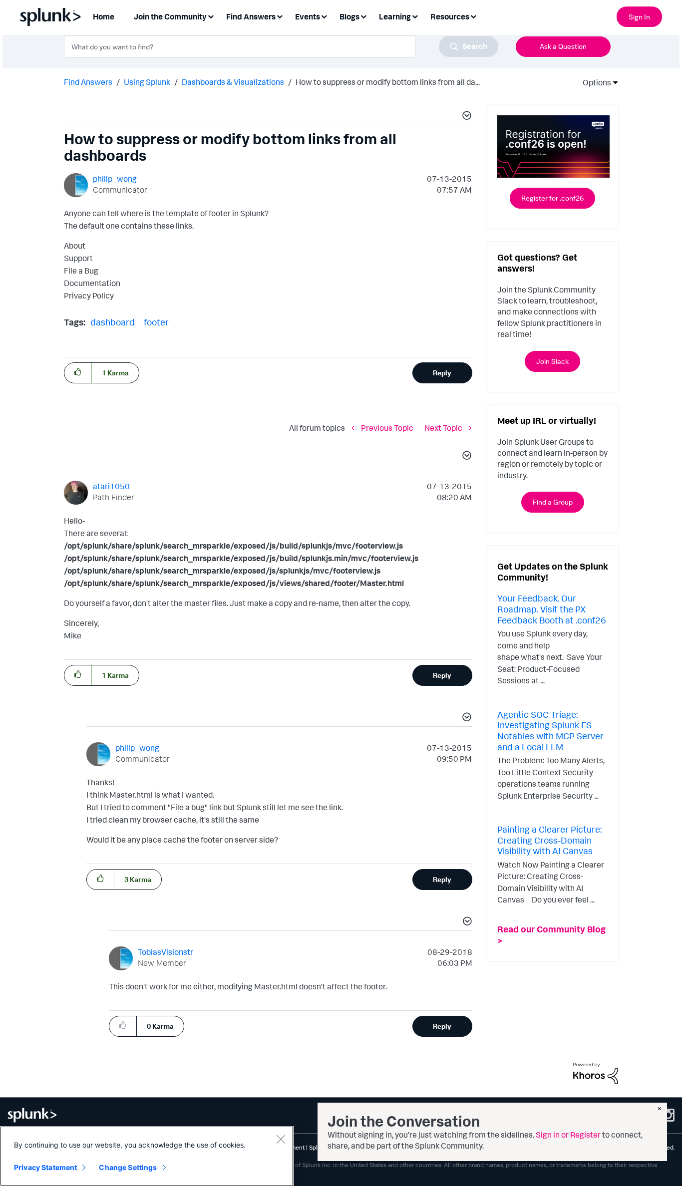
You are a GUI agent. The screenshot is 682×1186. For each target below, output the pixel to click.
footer (156, 321)
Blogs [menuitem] (349, 16)
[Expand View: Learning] (415, 15)
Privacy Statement (45, 1167)
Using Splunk (147, 82)
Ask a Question (563, 46)
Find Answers (88, 82)
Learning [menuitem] (395, 16)
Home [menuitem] (103, 16)
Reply (442, 372)
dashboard (112, 321)
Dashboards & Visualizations (233, 82)
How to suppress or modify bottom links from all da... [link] (388, 82)
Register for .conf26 (552, 198)
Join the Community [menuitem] (170, 16)
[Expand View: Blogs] (363, 15)
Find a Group (553, 502)
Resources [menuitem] (449, 16)
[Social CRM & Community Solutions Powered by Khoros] (595, 1073)
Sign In (639, 16)
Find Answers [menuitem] (251, 16)
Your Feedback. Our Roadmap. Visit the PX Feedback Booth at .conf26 (551, 609)
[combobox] (281, 46)
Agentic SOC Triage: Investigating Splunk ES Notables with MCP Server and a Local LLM (550, 730)
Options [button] (594, 82)
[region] (147, 1156)
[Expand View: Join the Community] (211, 15)
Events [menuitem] (307, 16)
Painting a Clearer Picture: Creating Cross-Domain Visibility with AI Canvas (549, 840)
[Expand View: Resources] (473, 15)
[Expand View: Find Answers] (280, 15)
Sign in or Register (568, 1135)
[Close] (281, 1139)
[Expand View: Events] (324, 15)
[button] (465, 116)
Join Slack (552, 361)
